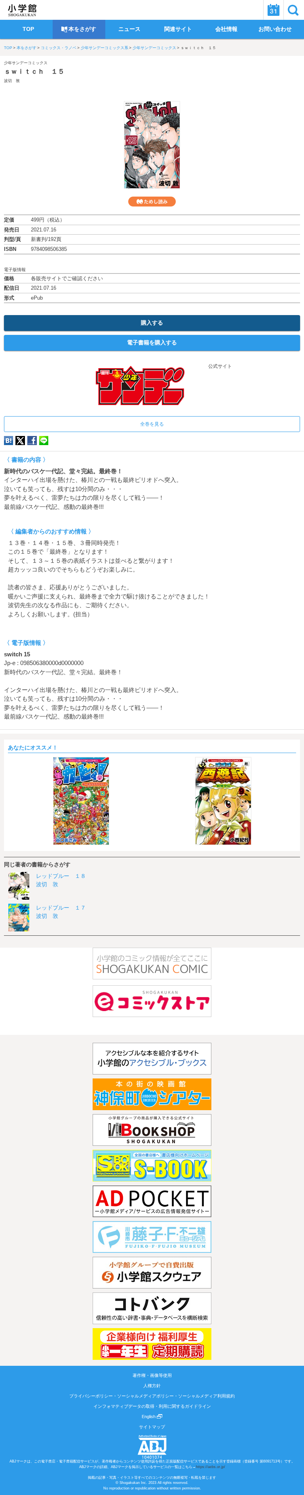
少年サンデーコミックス (154, 48)
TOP (8, 48)
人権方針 (152, 1385)
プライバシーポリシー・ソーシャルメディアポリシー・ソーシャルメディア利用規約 (152, 1396)
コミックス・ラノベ (58, 48)
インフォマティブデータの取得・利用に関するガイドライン (152, 1406)
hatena (8, 440)
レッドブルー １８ (61, 876)
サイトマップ (152, 1426)
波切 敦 (12, 80)
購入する (152, 322)
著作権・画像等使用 (152, 1375)
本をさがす (26, 48)
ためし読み (152, 201)
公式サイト (219, 366)
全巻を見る (152, 424)
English (149, 1416)
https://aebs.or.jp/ (210, 1467)
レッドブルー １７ (61, 907)
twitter (20, 440)
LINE (43, 440)
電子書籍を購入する (152, 342)
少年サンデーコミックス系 (104, 48)
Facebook (32, 440)
